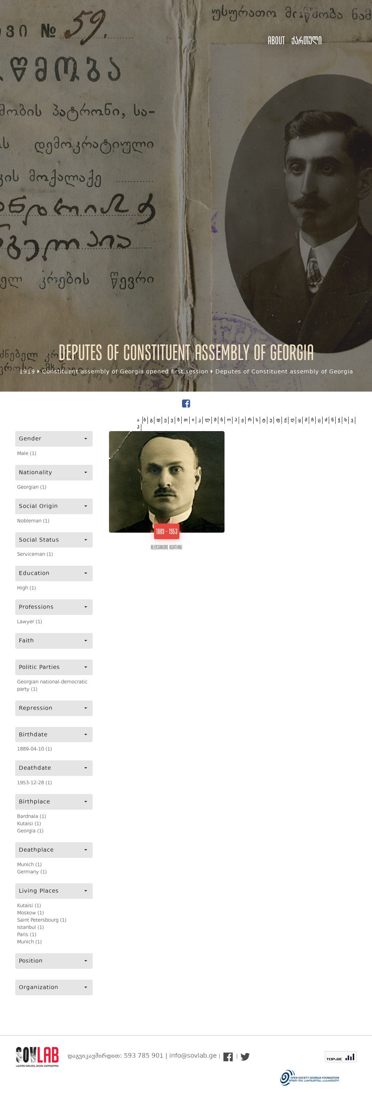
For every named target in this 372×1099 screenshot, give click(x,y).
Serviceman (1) (35, 554)
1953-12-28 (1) (34, 783)
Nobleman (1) (33, 521)
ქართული (306, 40)
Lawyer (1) (29, 622)
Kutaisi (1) (29, 824)
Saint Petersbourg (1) (41, 920)
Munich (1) (29, 865)
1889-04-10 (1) (34, 749)
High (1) (26, 588)
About (276, 40)
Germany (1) (32, 872)
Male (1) (26, 454)
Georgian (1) (31, 487)
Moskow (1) (30, 913)
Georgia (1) (30, 831)
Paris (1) (26, 935)
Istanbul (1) (30, 927)
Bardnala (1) (31, 817)
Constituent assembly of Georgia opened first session (125, 372)
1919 (27, 372)
